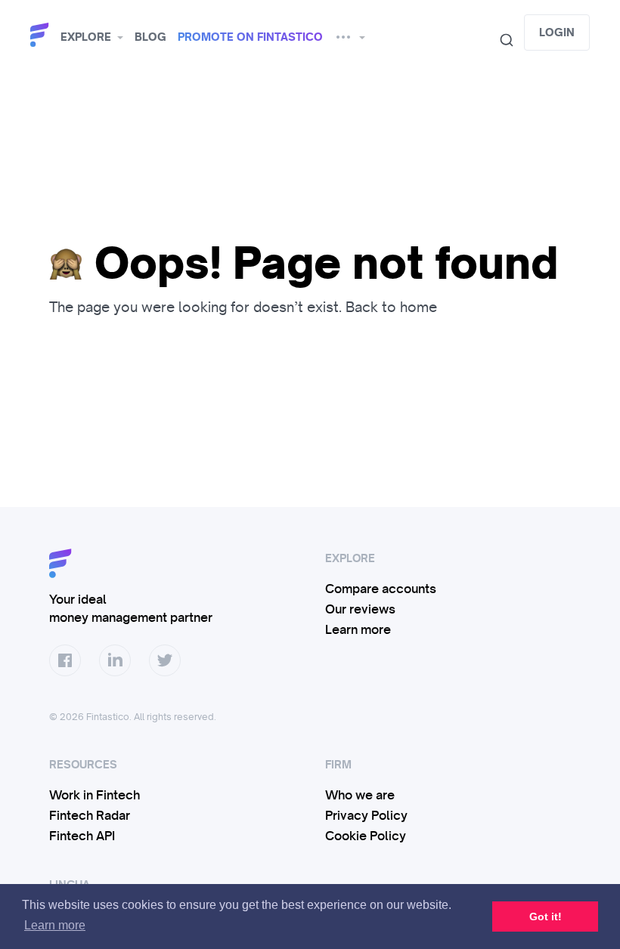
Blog (150, 37)
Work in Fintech (94, 794)
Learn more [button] (54, 925)
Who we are (360, 794)
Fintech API (82, 835)
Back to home (391, 307)
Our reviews (360, 609)
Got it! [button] (545, 916)
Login (557, 32)
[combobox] (500, 40)
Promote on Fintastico (250, 37)
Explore (85, 37)
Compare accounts (380, 588)
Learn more (358, 629)
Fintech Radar (89, 815)
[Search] (500, 40)
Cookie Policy (365, 835)
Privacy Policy (366, 815)
